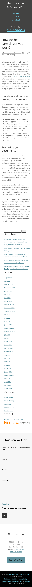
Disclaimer (6, 504)
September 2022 (9, 331)
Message (5, 480)
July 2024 (7, 294)
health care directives (22, 76)
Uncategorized (8, 411)
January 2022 (8, 345)
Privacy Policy (23, 579)
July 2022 (7, 335)
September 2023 (9, 311)
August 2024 (8, 291)
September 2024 (9, 288)
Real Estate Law (9, 407)
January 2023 (8, 325)
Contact (16, 19)
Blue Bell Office (16, 552)
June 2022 (7, 338)
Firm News (7, 404)
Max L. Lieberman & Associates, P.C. (13, 53)
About (16, 16)
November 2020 (9, 375)
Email (4, 460)
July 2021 (7, 358)
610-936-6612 (16, 30)
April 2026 (7, 281)
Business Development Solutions (12, 581)
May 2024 (7, 298)
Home (16, 13)
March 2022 (8, 341)
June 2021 (7, 362)
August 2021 (8, 355)
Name (4, 450)
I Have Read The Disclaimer (15, 508)
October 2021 (8, 352)
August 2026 (8, 278)
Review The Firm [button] (16, 560)
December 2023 (9, 304)
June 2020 (7, 378)
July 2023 (7, 314)
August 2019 (8, 388)
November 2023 (9, 308)
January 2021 (8, 372)
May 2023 (7, 318)
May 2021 (7, 365)
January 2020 (8, 385)
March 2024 (8, 301)
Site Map (14, 579)
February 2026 (8, 284)
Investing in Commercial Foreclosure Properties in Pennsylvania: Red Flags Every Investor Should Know (15, 242)
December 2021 (9, 348)
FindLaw (27, 581)
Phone (4, 470)
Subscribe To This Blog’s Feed (13, 420)
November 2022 (9, 328)
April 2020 (7, 382)
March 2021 (8, 368)
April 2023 (7, 321)
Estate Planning (10, 55)
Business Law (8, 397)
